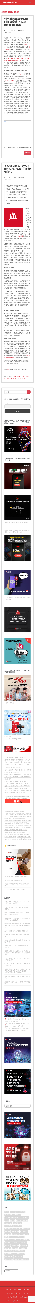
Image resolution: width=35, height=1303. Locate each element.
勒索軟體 (18, 1226)
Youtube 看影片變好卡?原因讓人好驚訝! (16, 823)
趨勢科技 (20, 236)
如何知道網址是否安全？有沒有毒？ (15, 757)
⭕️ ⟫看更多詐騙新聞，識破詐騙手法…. (16, 889)
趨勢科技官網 (24, 1297)
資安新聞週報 (10, 1254)
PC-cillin (8, 1223)
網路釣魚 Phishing (20, 1242)
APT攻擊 (17, 1215)
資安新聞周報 (19, 1251)
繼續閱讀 (27, 153)
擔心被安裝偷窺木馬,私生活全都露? (15, 793)
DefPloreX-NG (9, 81)
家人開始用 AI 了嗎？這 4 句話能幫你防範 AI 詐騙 (17, 946)
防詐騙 (18, 1293)
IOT (18, 1220)
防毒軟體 (9, 1259)
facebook (24, 1217)
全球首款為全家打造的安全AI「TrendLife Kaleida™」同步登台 (16, 902)
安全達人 (25, 1228)
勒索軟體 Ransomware (12, 1228)
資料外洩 (9, 1256)
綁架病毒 (8, 1240)
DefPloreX (20, 74)
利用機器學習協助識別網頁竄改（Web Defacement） (16, 22)
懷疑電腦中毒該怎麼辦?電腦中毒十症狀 (16, 818)
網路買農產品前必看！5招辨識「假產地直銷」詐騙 (17, 941)
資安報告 (22, 1248)
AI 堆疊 (8, 1030)
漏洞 (7, 1234)
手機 (7, 1231)
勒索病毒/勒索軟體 (12, 1297)
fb (7, 1220)
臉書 (7, 1245)
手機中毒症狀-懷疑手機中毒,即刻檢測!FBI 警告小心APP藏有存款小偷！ (17, 531)
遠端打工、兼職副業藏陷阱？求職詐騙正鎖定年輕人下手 (17, 964)
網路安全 (17, 1240)
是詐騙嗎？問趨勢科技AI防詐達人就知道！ (17, 760)
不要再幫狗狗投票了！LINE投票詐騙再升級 (16, 885)
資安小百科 (10, 1293)
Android (14, 1212)
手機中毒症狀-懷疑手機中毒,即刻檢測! (15, 788)
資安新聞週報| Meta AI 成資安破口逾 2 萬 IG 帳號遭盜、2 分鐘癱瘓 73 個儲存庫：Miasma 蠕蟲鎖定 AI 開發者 (17, 971)
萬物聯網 (15, 1245)
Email (6, 403)
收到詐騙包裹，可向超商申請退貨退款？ (16, 876)
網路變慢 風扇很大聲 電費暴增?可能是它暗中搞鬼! (19, 825)
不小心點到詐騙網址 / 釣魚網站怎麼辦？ (16, 522)
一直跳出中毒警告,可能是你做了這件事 (16, 784)
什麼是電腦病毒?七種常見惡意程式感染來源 (17, 814)
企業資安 (17, 1223)
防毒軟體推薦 (17, 1289)
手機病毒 (15, 1231)
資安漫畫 (21, 1254)
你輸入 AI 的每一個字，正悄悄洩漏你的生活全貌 (17, 908)
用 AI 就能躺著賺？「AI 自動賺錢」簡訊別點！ (17, 977)
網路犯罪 (26, 1240)
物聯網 (25, 1234)
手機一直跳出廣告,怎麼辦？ (12, 767)
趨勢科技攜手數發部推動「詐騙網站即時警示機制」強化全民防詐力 (17, 919)
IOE (12, 1220)
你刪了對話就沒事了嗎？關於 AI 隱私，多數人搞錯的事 (17, 959)
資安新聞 (9, 1251)
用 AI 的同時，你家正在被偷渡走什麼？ (16, 931)
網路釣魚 (8, 1242)
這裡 (8, 370)
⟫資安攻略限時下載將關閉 (18, 1030)
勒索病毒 (9, 1226)
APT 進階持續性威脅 (11, 1217)
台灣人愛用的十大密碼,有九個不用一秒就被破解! (19, 770)
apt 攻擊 (8, 1215)
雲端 (17, 1259)
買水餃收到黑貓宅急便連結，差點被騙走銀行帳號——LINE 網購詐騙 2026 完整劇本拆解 (17, 952)
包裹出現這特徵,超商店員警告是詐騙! (15, 830)
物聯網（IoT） (10, 1237)
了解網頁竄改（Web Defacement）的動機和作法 (17, 169)
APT (22, 1212)
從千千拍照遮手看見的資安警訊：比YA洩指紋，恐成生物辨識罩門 (16, 913)
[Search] (29, 392)
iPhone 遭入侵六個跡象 (11, 772)
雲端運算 (24, 1259)
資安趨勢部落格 (10, 2)
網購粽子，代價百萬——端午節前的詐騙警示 (17, 982)
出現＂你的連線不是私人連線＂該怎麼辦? (17, 786)
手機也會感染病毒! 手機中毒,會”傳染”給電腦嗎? (18, 821)
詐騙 (7, 1248)
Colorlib (16, 1301)
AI (7, 1212)
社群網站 (20, 1237)
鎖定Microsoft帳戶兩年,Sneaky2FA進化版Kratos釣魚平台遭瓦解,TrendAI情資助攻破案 (17, 925)
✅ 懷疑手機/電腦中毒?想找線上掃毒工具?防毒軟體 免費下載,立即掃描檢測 (17, 797)
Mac (25, 1220)
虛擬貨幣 (23, 1245)
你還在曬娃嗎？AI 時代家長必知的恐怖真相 (16, 935)
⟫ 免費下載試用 (9, 703)
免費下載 (8, 1289)
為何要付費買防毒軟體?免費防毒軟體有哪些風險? (19, 790)
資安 (15, 1248)
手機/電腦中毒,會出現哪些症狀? (14, 812)
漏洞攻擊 (16, 1234)
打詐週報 (23, 1231)
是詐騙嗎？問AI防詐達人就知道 (13, 880)
